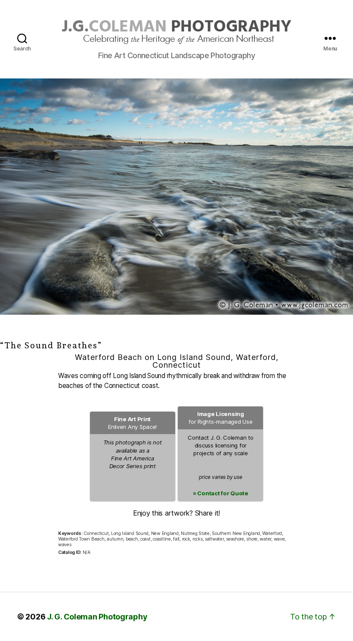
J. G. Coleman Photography (97, 616)
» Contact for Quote (220, 493)
